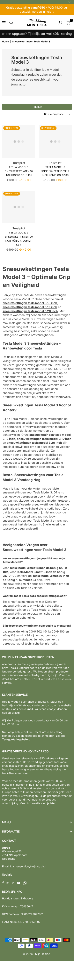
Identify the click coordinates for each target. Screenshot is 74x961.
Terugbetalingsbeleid (16, 739)
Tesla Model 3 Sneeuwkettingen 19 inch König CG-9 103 (55, 171)
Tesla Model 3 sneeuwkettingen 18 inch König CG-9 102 (19, 171)
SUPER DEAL (11, 128)
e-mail (28, 709)
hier (53, 803)
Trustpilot (19, 163)
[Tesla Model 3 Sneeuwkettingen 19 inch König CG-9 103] (55, 141)
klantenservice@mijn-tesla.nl (28, 866)
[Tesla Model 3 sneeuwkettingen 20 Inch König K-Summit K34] (18, 207)
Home (5, 41)
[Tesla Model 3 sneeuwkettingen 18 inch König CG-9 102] (18, 141)
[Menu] (4, 22)
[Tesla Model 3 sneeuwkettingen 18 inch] (46, 303)
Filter (37, 106)
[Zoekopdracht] (11, 22)
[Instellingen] (60, 22)
